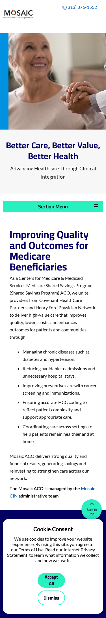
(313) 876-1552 (81, 7)
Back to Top (91, 511)
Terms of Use (31, 549)
